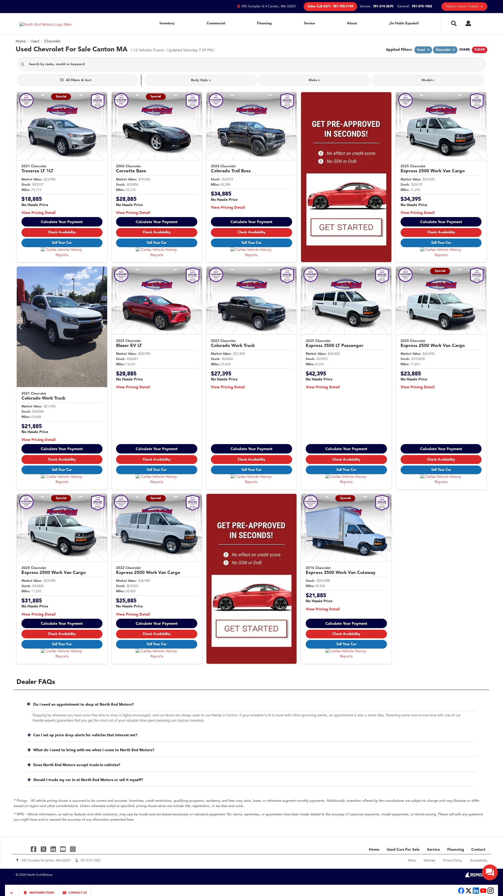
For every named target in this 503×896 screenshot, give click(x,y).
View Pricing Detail (38, 213)
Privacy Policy (452, 860)
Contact (478, 849)
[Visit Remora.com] (476, 876)
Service (309, 23)
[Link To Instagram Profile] (73, 849)
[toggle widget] (490, 872)
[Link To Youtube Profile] (483, 893)
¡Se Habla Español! (404, 23)
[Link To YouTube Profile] (63, 849)
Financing (264, 23)
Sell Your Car (62, 243)
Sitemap (429, 860)
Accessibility (478, 860)
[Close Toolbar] (12, 890)
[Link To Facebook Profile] (34, 849)
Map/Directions (41, 893)
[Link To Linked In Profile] (54, 849)
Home (374, 849)
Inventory (167, 23)
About (352, 23)
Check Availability (62, 232)
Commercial (216, 23)
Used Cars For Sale (403, 849)
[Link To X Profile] (44, 849)
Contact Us (77, 893)
